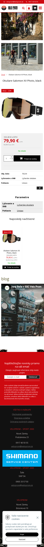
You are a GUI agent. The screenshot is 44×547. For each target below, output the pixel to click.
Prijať (22, 534)
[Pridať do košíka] (11, 267)
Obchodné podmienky (22, 414)
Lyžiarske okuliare (25, 205)
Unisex (20, 210)
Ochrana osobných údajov (22, 421)
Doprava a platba (22, 418)
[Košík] (34, 7)
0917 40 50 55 (33, 2)
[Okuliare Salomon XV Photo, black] (22, 108)
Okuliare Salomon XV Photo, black (11, 251)
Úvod (3, 75)
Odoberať (33, 377)
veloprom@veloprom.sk (14, 2)
